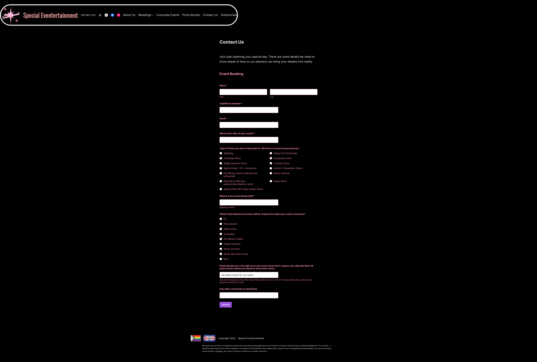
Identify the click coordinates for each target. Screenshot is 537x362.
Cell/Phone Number (231, 103)
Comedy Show (281, 163)
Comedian (229, 234)
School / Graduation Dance (288, 168)
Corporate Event (282, 158)
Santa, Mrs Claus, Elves (236, 254)
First (221, 97)
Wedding (228, 153)
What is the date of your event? (238, 133)
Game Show (280, 181)
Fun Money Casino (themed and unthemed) (240, 175)
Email (223, 118)
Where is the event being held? (237, 196)
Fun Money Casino (233, 238)
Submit (226, 304)
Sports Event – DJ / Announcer (240, 168)
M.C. (226, 259)
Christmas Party (232, 158)
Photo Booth (230, 223)
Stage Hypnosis (232, 243)
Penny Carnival (282, 173)
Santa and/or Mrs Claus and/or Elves (243, 189)
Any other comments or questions (238, 289)
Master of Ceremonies (285, 153)
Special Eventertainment (50, 15)
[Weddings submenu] (153, 15)
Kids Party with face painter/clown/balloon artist (238, 182)
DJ (225, 218)
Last (272, 97)
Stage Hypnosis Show (235, 163)
